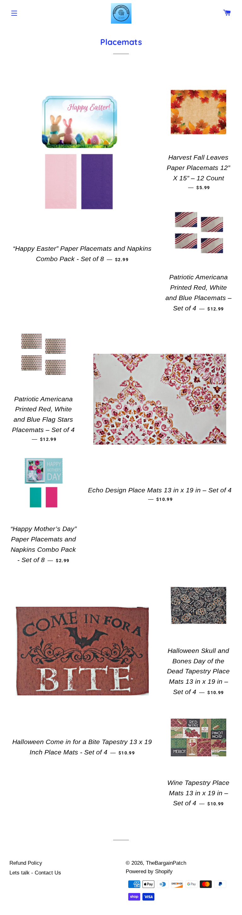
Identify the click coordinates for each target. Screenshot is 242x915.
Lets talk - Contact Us (35, 873)
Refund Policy (25, 863)
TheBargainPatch (166, 863)
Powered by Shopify (149, 871)
